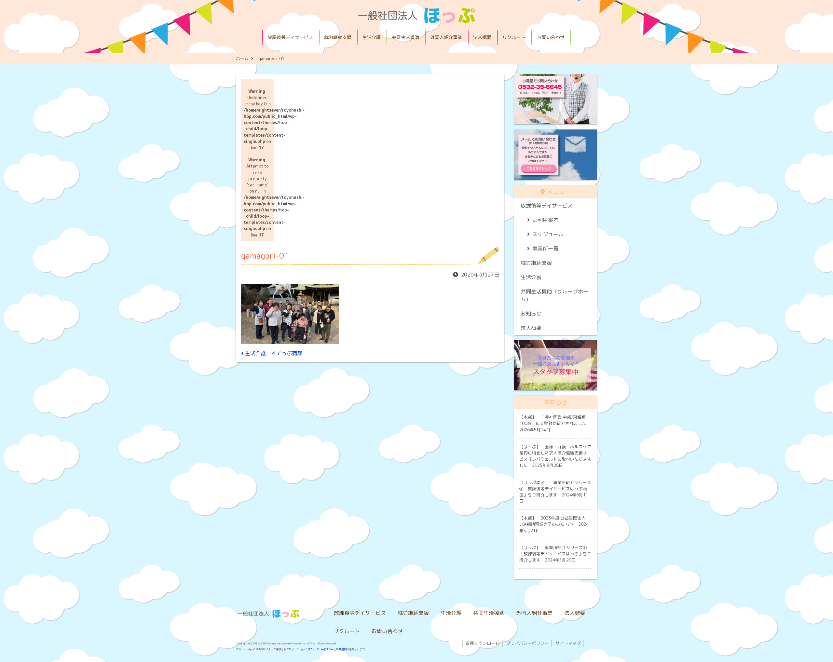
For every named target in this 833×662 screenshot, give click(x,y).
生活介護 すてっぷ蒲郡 (273, 353)
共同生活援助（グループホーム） (554, 295)
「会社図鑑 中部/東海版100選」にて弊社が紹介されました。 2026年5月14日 (557, 423)
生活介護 (371, 37)
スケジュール (548, 234)
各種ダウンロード (482, 643)
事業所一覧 (545, 248)
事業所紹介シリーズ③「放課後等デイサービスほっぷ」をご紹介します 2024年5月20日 (555, 554)
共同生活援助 (405, 37)
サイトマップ (568, 643)
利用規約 (341, 649)
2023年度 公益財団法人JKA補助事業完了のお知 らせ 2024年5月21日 (554, 524)
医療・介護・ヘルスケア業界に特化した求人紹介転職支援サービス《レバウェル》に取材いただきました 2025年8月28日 (555, 456)
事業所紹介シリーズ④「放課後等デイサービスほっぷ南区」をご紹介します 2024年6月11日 (555, 492)
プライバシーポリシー (320, 649)
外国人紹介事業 (446, 37)
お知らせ (531, 313)
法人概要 (482, 37)
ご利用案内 (545, 219)
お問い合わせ (551, 37)
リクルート (513, 37)
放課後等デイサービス (290, 37)
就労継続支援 (337, 37)
